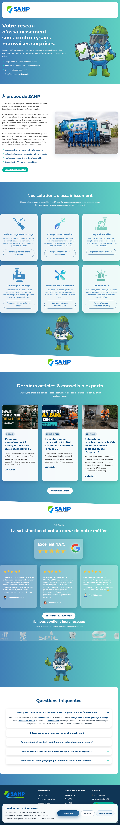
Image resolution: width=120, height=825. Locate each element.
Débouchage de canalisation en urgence (19, 253)
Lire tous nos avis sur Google (59, 616)
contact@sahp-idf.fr (101, 799)
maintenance (53, 720)
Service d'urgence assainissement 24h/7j (101, 304)
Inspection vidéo (44, 803)
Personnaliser (105, 813)
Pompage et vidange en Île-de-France (19, 304)
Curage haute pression (46, 799)
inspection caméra (27, 720)
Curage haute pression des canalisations (60, 253)
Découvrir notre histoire (15, 170)
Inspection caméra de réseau (101, 252)
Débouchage (42, 795)
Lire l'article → (11, 470)
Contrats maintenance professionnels (60, 304)
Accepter (68, 813)
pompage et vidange (99, 717)
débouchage (43, 717)
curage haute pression (80, 717)
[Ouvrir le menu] (113, 10)
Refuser (88, 813)
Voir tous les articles (60, 491)
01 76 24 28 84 (99, 795)
